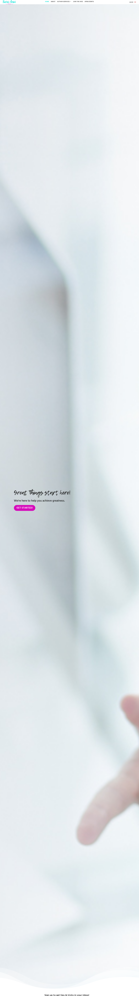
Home (47, 1)
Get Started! (24, 508)
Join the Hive (78, 1)
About (53, 1)
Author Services (63, 1)
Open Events (89, 1)
